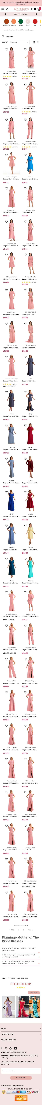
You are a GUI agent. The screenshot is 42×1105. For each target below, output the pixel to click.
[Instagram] (10, 1048)
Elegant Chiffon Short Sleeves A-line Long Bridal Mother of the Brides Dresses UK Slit (10, 212)
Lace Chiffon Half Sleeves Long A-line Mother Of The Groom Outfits (29, 109)
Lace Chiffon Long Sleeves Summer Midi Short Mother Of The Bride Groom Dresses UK (30, 212)
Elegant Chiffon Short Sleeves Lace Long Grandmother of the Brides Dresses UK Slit (10, 783)
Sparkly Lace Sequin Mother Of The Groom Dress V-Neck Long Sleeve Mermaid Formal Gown (29, 348)
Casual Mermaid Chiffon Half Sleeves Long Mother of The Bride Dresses (11, 314)
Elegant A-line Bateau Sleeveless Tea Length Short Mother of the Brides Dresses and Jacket (10, 416)
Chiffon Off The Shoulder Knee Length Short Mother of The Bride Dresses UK (30, 616)
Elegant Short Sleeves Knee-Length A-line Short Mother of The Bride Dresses (10, 179)
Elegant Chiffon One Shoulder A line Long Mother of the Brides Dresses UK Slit (29, 750)
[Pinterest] (6, 1048)
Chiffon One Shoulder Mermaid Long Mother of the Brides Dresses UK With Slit (11, 750)
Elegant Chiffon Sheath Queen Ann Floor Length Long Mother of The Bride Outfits (30, 246)
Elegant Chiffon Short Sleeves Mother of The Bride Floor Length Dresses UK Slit (10, 817)
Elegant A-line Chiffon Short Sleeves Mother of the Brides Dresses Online (30, 179)
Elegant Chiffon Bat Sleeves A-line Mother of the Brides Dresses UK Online (30, 381)
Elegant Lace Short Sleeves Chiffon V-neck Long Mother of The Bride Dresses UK (30, 314)
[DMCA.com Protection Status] (21, 1098)
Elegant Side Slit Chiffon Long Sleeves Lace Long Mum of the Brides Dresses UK (30, 917)
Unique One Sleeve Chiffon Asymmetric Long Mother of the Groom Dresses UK (29, 850)
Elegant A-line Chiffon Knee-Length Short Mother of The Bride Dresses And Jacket (10, 144)
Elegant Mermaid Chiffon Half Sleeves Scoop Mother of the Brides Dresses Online (11, 483)
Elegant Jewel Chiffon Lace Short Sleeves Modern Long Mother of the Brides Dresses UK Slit (11, 917)
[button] (4, 1007)
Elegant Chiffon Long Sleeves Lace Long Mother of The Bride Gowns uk (10, 73)
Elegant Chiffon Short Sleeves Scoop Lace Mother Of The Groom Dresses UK (10, 109)
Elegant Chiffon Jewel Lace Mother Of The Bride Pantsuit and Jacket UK (11, 683)
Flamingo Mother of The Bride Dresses (21, 30)
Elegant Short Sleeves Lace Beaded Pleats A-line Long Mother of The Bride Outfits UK (11, 348)
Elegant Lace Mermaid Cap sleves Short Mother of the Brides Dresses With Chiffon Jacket (30, 483)
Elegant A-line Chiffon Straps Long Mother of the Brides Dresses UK (10, 717)
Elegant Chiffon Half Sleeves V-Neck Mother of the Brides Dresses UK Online (11, 550)
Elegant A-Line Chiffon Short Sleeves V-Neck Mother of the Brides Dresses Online (10, 516)
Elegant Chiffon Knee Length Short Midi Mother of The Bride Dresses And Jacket (30, 279)
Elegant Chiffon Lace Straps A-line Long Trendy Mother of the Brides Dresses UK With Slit (29, 883)
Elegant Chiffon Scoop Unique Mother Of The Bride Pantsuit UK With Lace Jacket (29, 650)
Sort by (5, 42)
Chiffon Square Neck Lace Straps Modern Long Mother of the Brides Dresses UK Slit (11, 650)
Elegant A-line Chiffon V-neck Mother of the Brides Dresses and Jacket (10, 450)
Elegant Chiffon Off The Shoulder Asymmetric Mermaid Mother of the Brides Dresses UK (30, 416)
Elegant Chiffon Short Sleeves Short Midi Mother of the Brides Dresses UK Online (29, 516)
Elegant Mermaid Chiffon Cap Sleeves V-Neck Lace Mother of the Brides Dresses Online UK (30, 583)
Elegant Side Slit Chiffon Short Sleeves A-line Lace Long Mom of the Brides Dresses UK (11, 850)
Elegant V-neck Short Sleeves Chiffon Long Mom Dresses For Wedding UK (10, 381)
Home (5, 30)
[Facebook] (1, 1048)
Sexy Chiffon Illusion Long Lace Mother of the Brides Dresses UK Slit (30, 817)
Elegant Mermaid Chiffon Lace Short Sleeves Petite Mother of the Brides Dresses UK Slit (11, 616)
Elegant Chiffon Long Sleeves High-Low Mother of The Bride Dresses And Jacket (30, 73)
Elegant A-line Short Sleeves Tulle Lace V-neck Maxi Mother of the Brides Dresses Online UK (11, 583)
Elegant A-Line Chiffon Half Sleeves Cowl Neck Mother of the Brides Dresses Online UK (29, 450)
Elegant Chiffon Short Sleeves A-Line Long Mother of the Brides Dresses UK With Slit (29, 683)
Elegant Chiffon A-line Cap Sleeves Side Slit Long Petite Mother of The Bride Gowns (10, 883)
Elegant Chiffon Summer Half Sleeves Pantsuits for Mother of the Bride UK (30, 144)
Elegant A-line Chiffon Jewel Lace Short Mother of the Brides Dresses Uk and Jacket (30, 550)
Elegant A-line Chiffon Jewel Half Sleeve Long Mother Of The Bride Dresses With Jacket (10, 246)
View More (34, 992)
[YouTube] (15, 1048)
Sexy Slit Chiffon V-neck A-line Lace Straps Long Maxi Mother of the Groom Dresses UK (30, 783)
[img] (21, 987)
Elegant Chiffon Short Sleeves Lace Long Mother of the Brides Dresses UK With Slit (29, 717)
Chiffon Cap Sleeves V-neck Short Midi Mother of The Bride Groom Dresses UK (11, 279)
